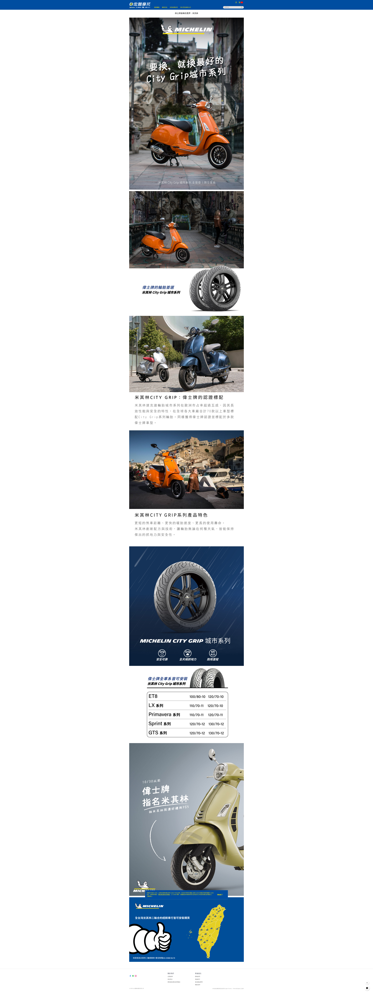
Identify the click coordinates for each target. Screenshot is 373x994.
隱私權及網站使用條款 (174, 982)
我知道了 (220, 894)
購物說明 (197, 976)
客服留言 (197, 979)
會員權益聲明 (199, 982)
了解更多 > (149, 896)
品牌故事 (170, 976)
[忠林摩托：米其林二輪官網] (140, 5)
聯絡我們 (197, 984)
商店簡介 (170, 979)
